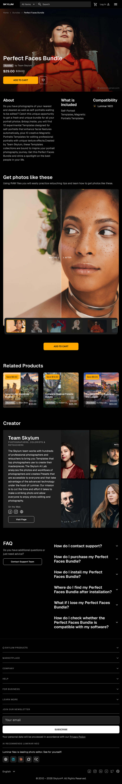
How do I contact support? (86, 545)
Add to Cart (20, 80)
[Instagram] (16, 512)
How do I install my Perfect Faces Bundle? (86, 574)
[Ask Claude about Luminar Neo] (21, 759)
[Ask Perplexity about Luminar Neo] (13, 759)
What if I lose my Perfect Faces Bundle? (86, 605)
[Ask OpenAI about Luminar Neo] (6, 759)
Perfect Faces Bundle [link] (34, 12)
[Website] (22, 512)
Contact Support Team (22, 561)
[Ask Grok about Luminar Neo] (28, 759)
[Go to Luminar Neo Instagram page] (95, 771)
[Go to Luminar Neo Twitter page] (112, 771)
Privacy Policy (77, 736)
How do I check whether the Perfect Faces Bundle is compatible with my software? (86, 622)
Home (6, 12)
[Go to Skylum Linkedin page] (100, 771)
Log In (105, 4)
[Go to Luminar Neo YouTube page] (106, 771)
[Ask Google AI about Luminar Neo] (36, 759)
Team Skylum (25, 65)
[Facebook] (10, 512)
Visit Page (21, 519)
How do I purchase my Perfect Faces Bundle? (86, 559)
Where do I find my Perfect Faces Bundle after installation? (86, 589)
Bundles (16, 12)
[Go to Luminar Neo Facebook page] (89, 771)
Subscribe (61, 729)
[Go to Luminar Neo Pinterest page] (117, 771)
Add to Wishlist (20, 386)
